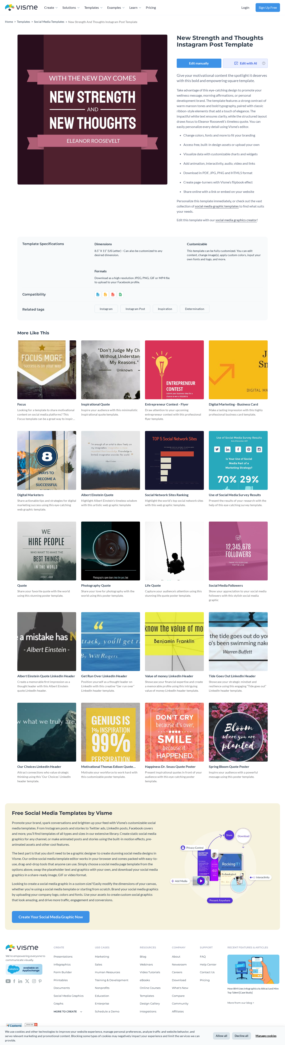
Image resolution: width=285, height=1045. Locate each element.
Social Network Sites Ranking (166, 495)
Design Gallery (150, 1003)
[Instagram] (34, 980)
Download (179, 980)
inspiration (165, 309)
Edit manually (199, 63)
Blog (143, 956)
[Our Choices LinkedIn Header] (46, 732)
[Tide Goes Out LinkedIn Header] (238, 641)
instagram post (135, 309)
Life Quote (153, 585)
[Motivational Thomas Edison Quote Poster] (110, 732)
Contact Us (207, 972)
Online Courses (150, 987)
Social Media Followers (226, 585)
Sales (98, 964)
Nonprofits (102, 987)
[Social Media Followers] (238, 551)
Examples (114, 7)
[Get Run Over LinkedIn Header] (110, 641)
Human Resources (107, 972)
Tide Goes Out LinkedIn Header (232, 676)
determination (194, 309)
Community (180, 1003)
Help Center (208, 964)
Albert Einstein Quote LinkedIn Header (46, 676)
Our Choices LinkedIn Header (39, 766)
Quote (22, 585)
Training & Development (111, 980)
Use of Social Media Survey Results (235, 495)
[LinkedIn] (20, 980)
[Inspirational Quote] (110, 369)
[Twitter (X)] (27, 980)
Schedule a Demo (107, 1011)
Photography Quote (96, 585)
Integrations (148, 1011)
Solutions (69, 7)
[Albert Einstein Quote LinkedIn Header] (46, 641)
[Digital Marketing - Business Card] (238, 369)
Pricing (151, 7)
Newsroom (179, 964)
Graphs (58, 1003)
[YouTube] (8, 980)
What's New (180, 987)
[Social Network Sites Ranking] (174, 460)
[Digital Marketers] (46, 460)
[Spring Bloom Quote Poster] (238, 732)
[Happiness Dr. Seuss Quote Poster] (174, 732)
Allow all (221, 1035)
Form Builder (63, 972)
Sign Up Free (268, 7)
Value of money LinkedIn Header (169, 676)
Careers (177, 972)
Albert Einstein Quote (97, 495)
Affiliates (178, 1011)
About (176, 956)
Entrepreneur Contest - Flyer (167, 404)
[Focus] (46, 369)
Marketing (102, 956)
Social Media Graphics (68, 995)
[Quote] (46, 551)
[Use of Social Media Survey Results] (238, 460)
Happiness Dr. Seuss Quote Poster (170, 766)
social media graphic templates (217, 206)
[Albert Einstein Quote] (110, 460)
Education (102, 995)
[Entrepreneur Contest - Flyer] (174, 369)
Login (245, 7)
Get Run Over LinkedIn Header (104, 676)
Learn (133, 7)
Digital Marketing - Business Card (233, 404)
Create (49, 7)
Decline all (241, 1035)
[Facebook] (14, 980)
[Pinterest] (40, 980)
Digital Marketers (30, 495)
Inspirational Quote (95, 404)
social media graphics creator (236, 220)
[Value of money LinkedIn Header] (174, 641)
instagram (106, 309)
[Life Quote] (174, 551)
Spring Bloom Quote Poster (229, 766)
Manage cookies (266, 1035)
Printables (61, 980)
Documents (62, 987)
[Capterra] (15, 1024)
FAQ (203, 956)
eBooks (145, 980)
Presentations (63, 956)
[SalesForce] (24, 969)
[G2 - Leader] (31, 1024)
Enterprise (102, 1003)
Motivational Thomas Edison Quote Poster (107, 766)
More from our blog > (240, 1002)
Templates (91, 7)
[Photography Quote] (110, 551)
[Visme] (21, 8)
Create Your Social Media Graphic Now (51, 917)
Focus (21, 404)
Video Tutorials (150, 972)
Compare (178, 995)
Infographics (62, 964)
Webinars (146, 964)
